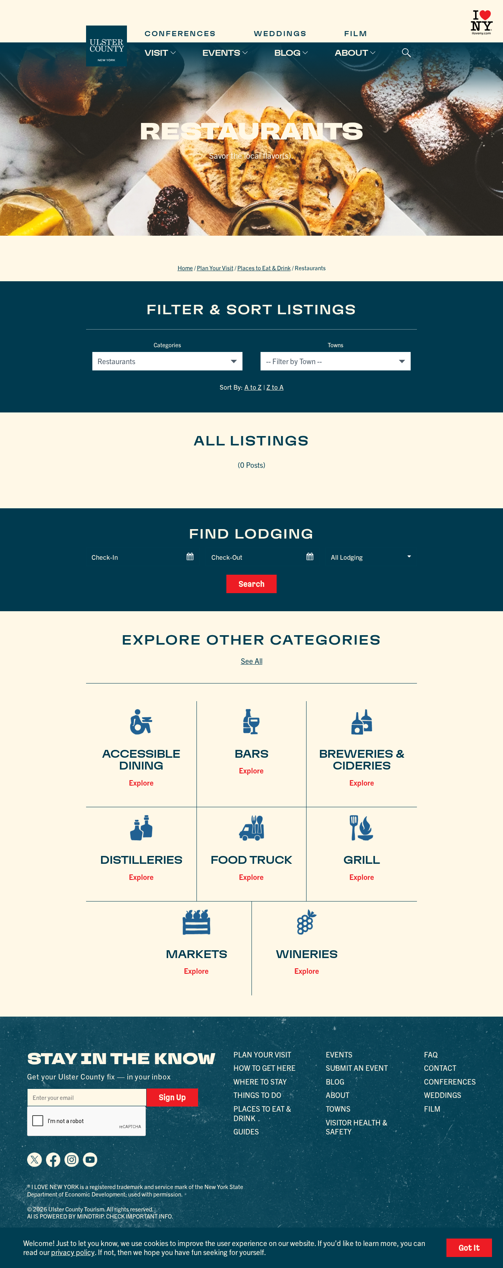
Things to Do (257, 1094)
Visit (156, 52)
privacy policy (73, 1252)
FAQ (431, 1054)
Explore (141, 782)
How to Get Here (264, 1067)
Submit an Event (357, 1067)
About (351, 52)
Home (185, 267)
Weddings (280, 33)
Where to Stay (260, 1081)
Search (251, 583)
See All (252, 660)
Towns (335, 344)
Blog (287, 52)
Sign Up (172, 1097)
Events (221, 52)
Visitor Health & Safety (356, 1127)
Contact (440, 1067)
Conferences (180, 33)
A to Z (253, 387)
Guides (246, 1131)
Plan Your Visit (215, 267)
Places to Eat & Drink (264, 267)
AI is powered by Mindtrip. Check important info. (100, 1216)
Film (356, 33)
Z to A (275, 387)
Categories (167, 344)
